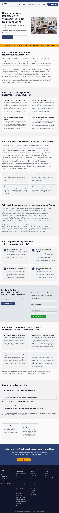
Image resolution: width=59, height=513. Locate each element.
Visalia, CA (33, 471)
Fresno (34, 220)
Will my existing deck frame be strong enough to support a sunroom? (20, 397)
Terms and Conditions (50, 478)
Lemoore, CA (33, 484)
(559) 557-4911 (53, 4)
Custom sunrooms (20, 480)
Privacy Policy (48, 480)
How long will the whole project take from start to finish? (17, 405)
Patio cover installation (21, 501)
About (39, 4)
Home (18, 4)
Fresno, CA (33, 480)
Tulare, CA (33, 473)
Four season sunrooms (21, 473)
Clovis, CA (33, 482)
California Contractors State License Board (28, 413)
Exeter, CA (33, 490)
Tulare (28, 220)
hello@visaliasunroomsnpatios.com (7, 480)
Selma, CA (33, 488)
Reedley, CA (33, 494)
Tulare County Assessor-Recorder (19, 414)
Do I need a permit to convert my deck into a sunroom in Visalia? (18, 390)
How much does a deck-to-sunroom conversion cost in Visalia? (18, 394)
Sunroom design (19, 503)
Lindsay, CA (33, 492)
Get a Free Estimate (21, 37)
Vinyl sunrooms (19, 505)
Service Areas (32, 4)
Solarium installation (20, 499)
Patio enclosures (19, 478)
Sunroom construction (21, 482)
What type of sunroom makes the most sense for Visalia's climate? (19, 401)
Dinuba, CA (33, 486)
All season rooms (19, 495)
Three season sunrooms (21, 475)
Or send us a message (37, 460)
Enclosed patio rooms (20, 497)
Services (23, 4)
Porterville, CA (34, 478)
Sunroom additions (20, 471)
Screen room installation (21, 486)
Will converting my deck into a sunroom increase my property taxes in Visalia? (22, 408)
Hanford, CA (33, 475)
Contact (44, 4)
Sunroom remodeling (20, 484)
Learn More (6, 437)
